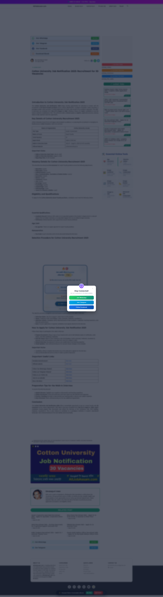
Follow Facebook (81, 307)
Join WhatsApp (81, 297)
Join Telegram (81, 302)
